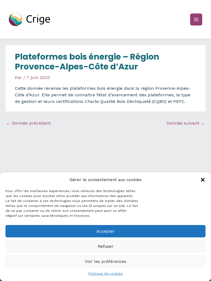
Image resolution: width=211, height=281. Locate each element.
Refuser (105, 246)
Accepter (105, 231)
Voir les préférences (105, 261)
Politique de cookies (105, 274)
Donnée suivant (185, 123)
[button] (203, 179)
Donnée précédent (28, 123)
